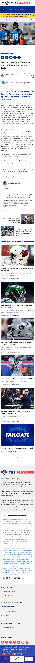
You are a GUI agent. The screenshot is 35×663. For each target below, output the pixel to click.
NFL (3, 9)
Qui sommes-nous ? (9, 591)
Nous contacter (8, 595)
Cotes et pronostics (9, 611)
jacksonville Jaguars (6, 177)
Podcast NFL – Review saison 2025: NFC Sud (17, 448)
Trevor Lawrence (17, 177)
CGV (4, 631)
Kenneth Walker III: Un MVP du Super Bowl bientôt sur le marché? (15, 412)
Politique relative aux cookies (12, 623)
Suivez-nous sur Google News (12, 602)
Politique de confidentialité (11, 620)
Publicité (6, 599)
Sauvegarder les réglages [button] (17, 659)
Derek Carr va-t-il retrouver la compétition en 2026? (17, 382)
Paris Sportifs (19, 9)
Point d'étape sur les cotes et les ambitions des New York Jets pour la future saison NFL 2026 (17, 311)
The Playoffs (7, 587)
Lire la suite (6, 210)
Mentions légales (8, 627)
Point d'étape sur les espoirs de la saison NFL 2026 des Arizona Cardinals (17, 274)
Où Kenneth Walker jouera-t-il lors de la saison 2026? (15, 417)
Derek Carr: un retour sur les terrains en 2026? (17, 379)
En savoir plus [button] (6, 651)
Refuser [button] (6, 659)
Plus (18, 458)
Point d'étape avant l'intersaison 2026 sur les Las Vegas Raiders (16, 348)
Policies (5, 615)
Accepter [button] (28, 659)
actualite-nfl (7, 53)
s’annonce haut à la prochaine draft (20, 159)
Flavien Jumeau (9, 74)
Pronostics (10, 9)
